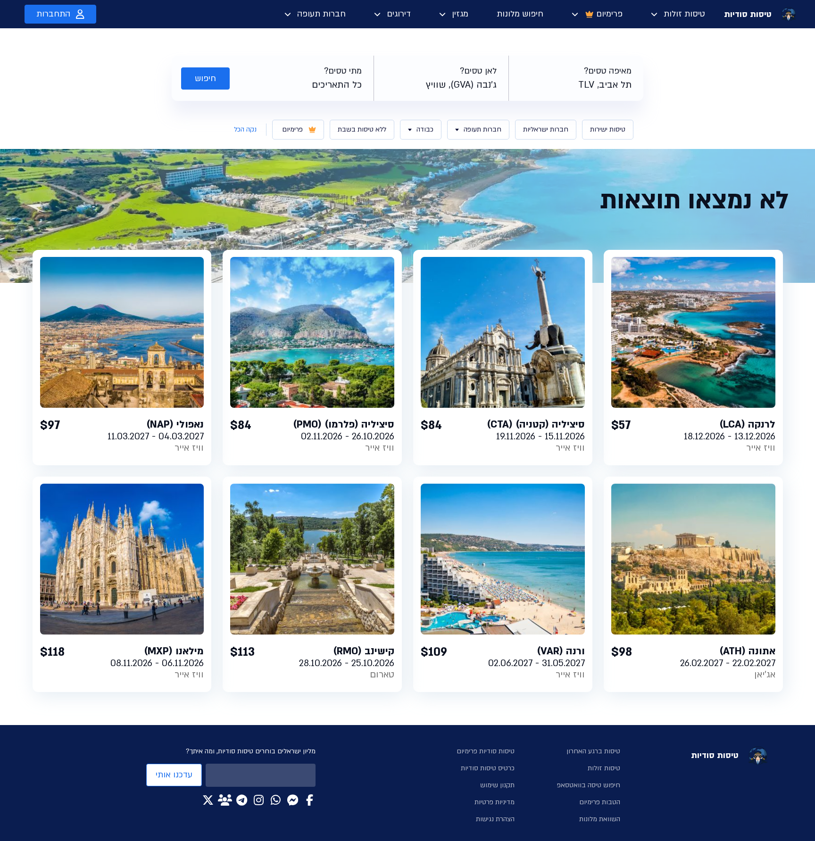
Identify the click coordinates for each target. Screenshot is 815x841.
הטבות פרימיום (599, 802)
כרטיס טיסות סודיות (488, 768)
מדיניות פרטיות (494, 802)
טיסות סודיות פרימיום (486, 751)
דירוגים (399, 13)
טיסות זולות (684, 13)
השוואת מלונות (599, 819)
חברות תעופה (321, 13)
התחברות (53, 13)
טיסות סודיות (748, 14)
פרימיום (609, 13)
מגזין (460, 13)
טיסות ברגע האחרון (593, 751)
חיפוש (205, 78)
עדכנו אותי (174, 774)
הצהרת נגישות (495, 819)
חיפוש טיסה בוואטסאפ (588, 785)
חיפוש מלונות (520, 13)
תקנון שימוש (497, 785)
